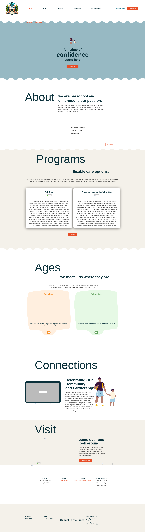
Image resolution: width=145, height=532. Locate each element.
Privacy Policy (105, 528)
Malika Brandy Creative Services (48, 528)
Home (30, 8)
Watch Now (42, 392)
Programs (60, 8)
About (45, 8)
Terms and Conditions (115, 528)
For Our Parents (96, 8)
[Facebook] (112, 520)
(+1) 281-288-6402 (95, 522)
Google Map (89, 519)
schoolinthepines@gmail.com (83, 480)
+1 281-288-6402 (64, 480)
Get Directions (45, 485)
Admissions (77, 8)
